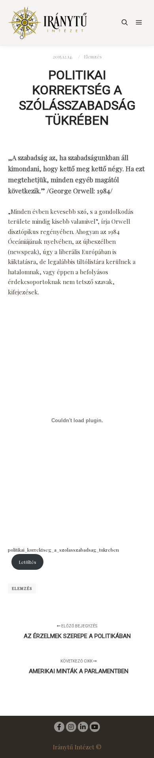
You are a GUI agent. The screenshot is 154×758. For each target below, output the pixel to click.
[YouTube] (95, 727)
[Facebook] (59, 727)
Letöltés (27, 562)
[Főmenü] (139, 22)
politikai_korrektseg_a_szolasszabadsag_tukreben (63, 550)
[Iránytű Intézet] (47, 22)
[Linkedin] (83, 727)
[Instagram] (71, 727)
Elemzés (93, 56)
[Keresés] (125, 22)
